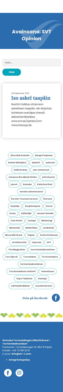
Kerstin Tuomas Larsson (24, 198)
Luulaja (32, 220)
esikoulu (50, 162)
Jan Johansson (41, 169)
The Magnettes (16, 249)
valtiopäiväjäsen (20, 285)
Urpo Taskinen (24, 278)
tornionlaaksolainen (31, 264)
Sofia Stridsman (49, 235)
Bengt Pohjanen (44, 155)
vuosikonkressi (43, 285)
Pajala (31, 235)
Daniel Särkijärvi (17, 162)
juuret (14, 184)
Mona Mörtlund (13, 235)
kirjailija (15, 206)
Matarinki (14, 227)
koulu (12, 213)
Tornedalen (29, 256)
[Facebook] (56, 299)
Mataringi (46, 220)
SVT (49, 242)
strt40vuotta (19, 242)
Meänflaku (31, 227)
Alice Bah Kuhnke (20, 155)
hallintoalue (20, 169)
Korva (49, 206)
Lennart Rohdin (45, 213)
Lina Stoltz (16, 220)
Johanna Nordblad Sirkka (22, 177)
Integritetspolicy (19, 359)
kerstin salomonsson (31, 191)
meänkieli (48, 227)
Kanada (27, 184)
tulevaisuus (47, 271)
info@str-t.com (21, 353)
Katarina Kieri (44, 184)
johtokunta (48, 177)
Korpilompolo (32, 206)
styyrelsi (36, 242)
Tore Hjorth (11, 256)
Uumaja (42, 278)
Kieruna (47, 198)
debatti (36, 162)
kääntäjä (26, 213)
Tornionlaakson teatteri (22, 271)
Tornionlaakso (50, 256)
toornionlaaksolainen (43, 249)
